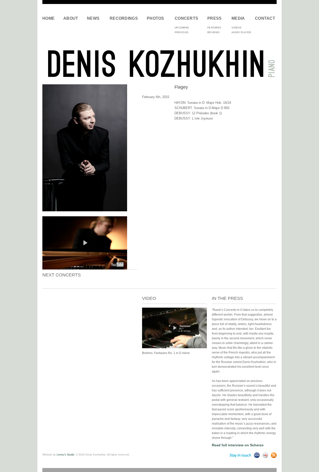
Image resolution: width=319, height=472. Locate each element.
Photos (155, 18)
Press (214, 18)
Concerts (186, 18)
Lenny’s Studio (65, 454)
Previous (181, 32)
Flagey (181, 87)
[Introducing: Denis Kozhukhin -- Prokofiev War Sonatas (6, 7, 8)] (84, 268)
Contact (264, 18)
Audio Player (241, 32)
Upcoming (182, 27)
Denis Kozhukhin (159, 63)
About (70, 18)
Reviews (213, 32)
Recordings (124, 18)
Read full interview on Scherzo (238, 445)
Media (238, 18)
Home (48, 18)
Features (214, 27)
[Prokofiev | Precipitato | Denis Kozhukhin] (174, 347)
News (93, 18)
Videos (237, 27)
